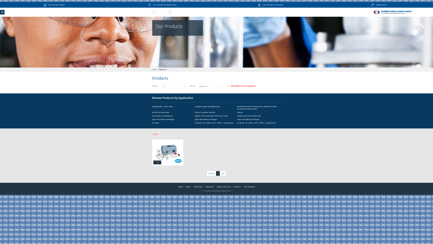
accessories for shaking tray (162, 116)
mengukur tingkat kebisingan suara (207, 106)
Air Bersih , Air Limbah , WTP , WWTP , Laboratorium (214, 123)
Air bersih (155, 123)
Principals (198, 187)
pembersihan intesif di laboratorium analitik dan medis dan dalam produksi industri (257, 107)
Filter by (192, 86)
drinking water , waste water (162, 106)
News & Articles (224, 187)
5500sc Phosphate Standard (205, 112)
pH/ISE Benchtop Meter (160, 112)
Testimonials (249, 187)
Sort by (154, 86)
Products (209, 187)
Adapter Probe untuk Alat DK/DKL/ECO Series (211, 116)
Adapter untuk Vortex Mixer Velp (249, 116)
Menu (2, 12)
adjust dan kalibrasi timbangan (163, 119)
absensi (240, 112)
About (188, 187)
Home (154, 70)
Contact (237, 187)
